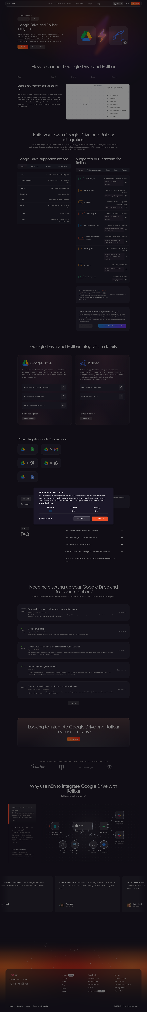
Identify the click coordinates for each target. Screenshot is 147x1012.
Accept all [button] (100, 519)
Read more (49, 503)
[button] (45, 519)
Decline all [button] (81, 519)
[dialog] (74, 506)
